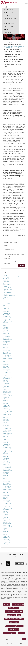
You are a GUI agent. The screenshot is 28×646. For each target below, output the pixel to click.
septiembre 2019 (7, 433)
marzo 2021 (6, 405)
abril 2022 (5, 384)
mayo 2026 (6, 308)
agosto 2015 (6, 509)
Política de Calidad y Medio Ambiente (14, 618)
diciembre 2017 (7, 466)
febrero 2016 (6, 500)
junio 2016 (5, 494)
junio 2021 (5, 400)
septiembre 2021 (7, 395)
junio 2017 (5, 475)
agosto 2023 (6, 360)
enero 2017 (6, 483)
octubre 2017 (6, 469)
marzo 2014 (6, 536)
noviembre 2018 (7, 448)
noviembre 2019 (7, 430)
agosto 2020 (6, 416)
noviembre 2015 (7, 505)
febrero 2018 (6, 462)
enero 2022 (6, 389)
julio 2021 (5, 399)
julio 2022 (5, 380)
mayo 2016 (6, 495)
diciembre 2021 (7, 391)
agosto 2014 (6, 528)
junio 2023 (5, 363)
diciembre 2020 (7, 409)
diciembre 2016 (7, 484)
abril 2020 (5, 422)
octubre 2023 (6, 356)
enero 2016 (6, 501)
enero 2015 (6, 520)
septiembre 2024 (7, 339)
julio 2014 (5, 530)
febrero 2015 (6, 519)
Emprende (5, 278)
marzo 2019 (6, 442)
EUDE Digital (21, 633)
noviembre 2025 (7, 317)
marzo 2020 (6, 423)
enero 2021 (6, 408)
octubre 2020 (6, 413)
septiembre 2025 (7, 321)
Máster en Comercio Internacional (14, 46)
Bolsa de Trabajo (7, 289)
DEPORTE (6, 29)
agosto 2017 (6, 472)
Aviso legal (7, 604)
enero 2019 (6, 445)
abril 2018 (5, 459)
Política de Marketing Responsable (14, 626)
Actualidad (5, 297)
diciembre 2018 (7, 447)
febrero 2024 (6, 350)
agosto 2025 (6, 322)
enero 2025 (6, 333)
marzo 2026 (6, 311)
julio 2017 (5, 473)
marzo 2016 (6, 498)
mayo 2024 (6, 346)
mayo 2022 (6, 383)
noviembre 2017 (7, 467)
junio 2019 (5, 438)
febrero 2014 (6, 537)
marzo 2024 (6, 349)
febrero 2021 (6, 406)
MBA (4, 291)
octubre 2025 (6, 319)
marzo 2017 (6, 480)
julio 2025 (5, 324)
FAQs (19, 615)
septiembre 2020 (7, 414)
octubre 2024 (6, 338)
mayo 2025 (6, 327)
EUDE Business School (12, 48)
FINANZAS (7, 21)
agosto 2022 (6, 378)
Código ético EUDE (14, 629)
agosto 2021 (6, 397)
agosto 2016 (6, 491)
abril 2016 (5, 497)
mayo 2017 (6, 477)
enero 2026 (6, 314)
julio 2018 (5, 455)
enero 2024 (6, 352)
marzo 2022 (6, 386)
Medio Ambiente (7, 284)
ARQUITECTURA (8, 26)
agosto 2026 (6, 303)
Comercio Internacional (9, 295)
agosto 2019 (6, 434)
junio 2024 (5, 344)
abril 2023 (5, 366)
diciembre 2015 (7, 503)
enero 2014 (6, 539)
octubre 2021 (6, 394)
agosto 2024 (6, 341)
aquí (19, 252)
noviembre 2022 (7, 374)
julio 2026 (5, 305)
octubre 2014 (6, 525)
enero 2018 (6, 464)
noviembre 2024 (7, 336)
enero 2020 (6, 427)
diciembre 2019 (7, 428)
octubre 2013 (6, 542)
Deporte (5, 275)
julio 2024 (5, 342)
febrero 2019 (6, 444)
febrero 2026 (6, 313)
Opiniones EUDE (14, 622)
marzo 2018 (6, 461)
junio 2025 (5, 325)
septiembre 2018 (7, 452)
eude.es (5, 639)
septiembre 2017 (7, 470)
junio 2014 (5, 531)
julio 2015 (5, 511)
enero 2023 (6, 370)
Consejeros (6, 281)
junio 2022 (5, 381)
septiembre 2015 (7, 508)
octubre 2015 (6, 506)
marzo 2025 (6, 330)
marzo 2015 (6, 517)
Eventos (5, 286)
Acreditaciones (11, 615)
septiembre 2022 (7, 377)
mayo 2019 (6, 439)
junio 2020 (6, 419)
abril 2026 (5, 310)
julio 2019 (5, 436)
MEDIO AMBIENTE (9, 23)
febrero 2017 (6, 481)
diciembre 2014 (7, 522)
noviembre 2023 (7, 355)
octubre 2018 (6, 450)
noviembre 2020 (7, 411)
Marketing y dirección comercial (11, 277)
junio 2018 (5, 456)
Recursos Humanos (8, 292)
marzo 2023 (6, 367)
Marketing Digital (7, 287)
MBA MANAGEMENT (9, 9)
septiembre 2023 (7, 358)
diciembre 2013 (7, 540)
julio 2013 (5, 544)
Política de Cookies (14, 608)
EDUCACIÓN (7, 32)
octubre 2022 (6, 375)
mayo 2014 (6, 533)
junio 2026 (6, 307)
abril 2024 (5, 347)
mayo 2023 (6, 364)
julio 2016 (5, 492)
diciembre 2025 (7, 316)
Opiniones (5, 280)
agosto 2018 (6, 453)
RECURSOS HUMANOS (10, 18)
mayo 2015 (6, 514)
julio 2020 (5, 417)
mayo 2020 (6, 420)
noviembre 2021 (7, 392)
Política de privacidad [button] (18, 604)
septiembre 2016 (7, 489)
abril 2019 (5, 441)
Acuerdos (5, 298)
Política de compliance (9, 633)
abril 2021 (5, 403)
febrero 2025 (6, 331)
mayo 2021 (6, 402)
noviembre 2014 (7, 523)
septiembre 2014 (7, 526)
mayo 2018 (6, 458)
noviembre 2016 (7, 486)
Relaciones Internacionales (10, 273)
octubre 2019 (6, 431)
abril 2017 (5, 478)
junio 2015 (5, 512)
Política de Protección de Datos (14, 611)
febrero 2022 (6, 388)
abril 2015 (5, 515)
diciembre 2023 (7, 353)
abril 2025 (5, 328)
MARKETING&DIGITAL (10, 12)
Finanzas (5, 294)
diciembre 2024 (7, 335)
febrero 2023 (6, 369)
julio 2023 (5, 361)
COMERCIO (7, 15)
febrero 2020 (6, 425)
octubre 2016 (6, 487)
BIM (4, 283)
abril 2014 (5, 534)
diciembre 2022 (7, 372)
